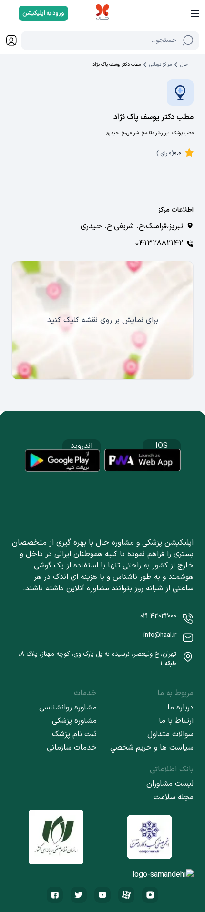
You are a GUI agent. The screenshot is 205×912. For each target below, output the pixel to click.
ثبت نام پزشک (74, 734)
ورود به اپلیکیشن (43, 13)
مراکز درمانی (160, 64)
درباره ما (180, 707)
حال (184, 64)
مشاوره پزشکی (74, 721)
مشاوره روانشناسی (68, 707)
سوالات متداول (170, 734)
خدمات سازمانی (72, 747)
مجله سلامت (174, 797)
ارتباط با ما (176, 721)
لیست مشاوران (170, 784)
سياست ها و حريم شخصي (152, 747)
